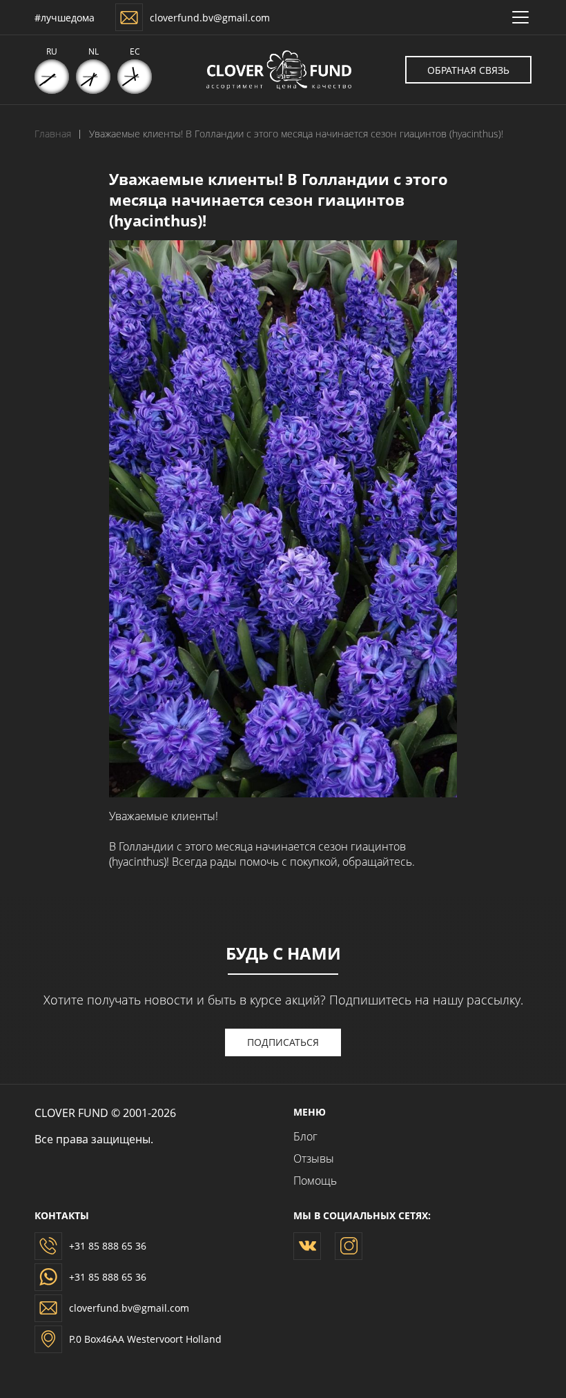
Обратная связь (468, 70)
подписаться (283, 1042)
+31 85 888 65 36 (107, 1245)
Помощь (315, 1180)
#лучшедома (65, 17)
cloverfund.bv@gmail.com (210, 17)
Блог (305, 1136)
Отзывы (313, 1158)
